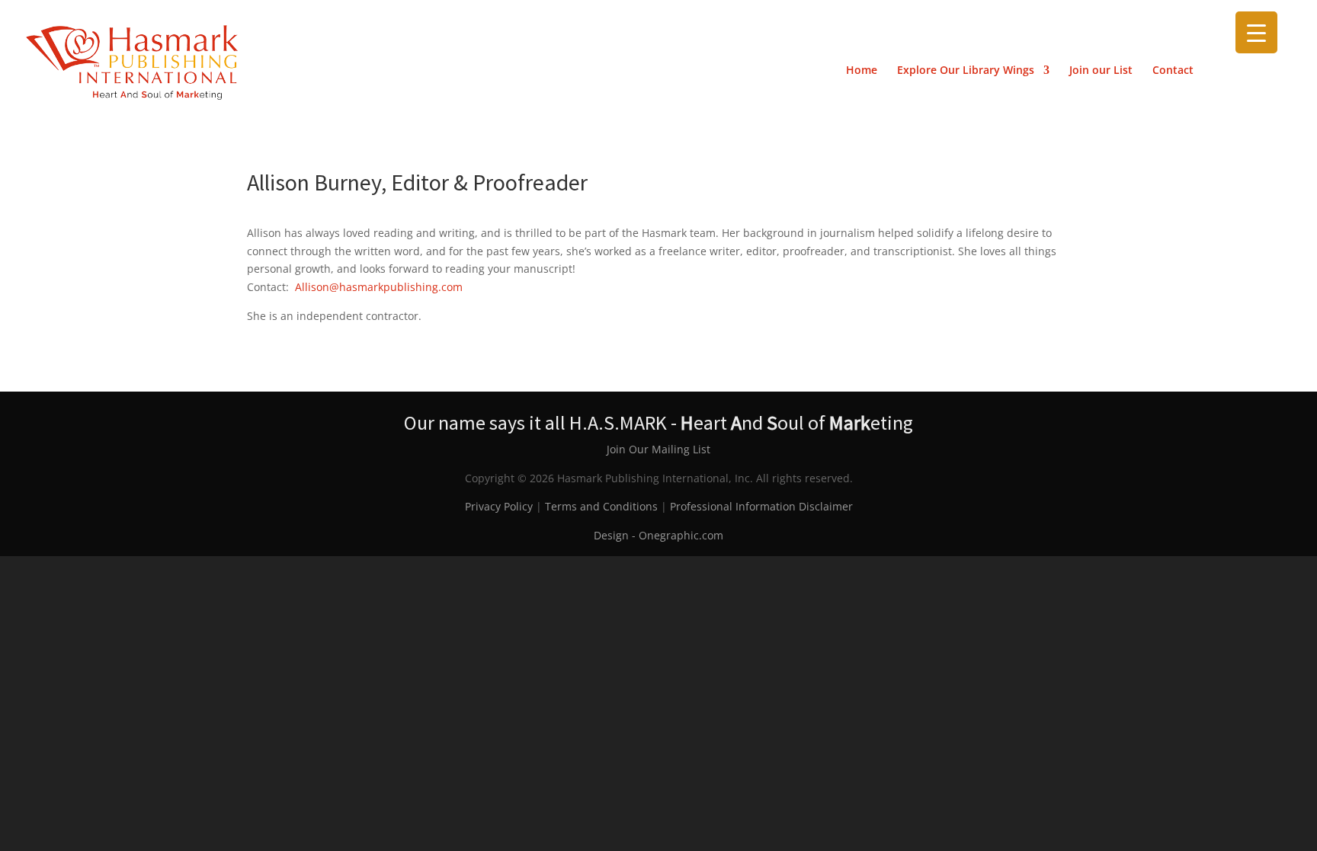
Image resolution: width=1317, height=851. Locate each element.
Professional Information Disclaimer (761, 506)
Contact (1173, 71)
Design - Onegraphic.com (658, 535)
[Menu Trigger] (1256, 32)
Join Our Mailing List (658, 449)
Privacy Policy (499, 506)
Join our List (1101, 71)
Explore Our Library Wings (965, 71)
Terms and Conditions (601, 506)
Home (861, 71)
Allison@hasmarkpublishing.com (382, 287)
